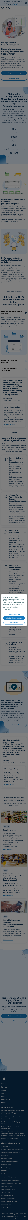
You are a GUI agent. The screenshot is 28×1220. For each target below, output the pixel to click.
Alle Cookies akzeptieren (14, 618)
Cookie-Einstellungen (14, 614)
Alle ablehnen (14, 622)
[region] (14, 610)
